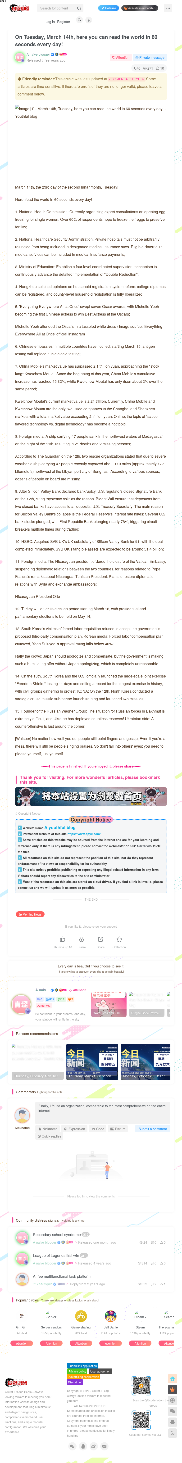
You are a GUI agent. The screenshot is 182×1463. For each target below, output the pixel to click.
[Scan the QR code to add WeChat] (172, 1411)
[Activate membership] (172, 1389)
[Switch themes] (172, 1433)
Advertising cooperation (83, 1377)
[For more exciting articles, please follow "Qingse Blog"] (91, 796)
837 (51, 999)
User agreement (100, 1371)
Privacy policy (77, 1371)
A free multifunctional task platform (62, 1276)
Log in (50, 21)
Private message (151, 57)
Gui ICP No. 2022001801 (90, 1406)
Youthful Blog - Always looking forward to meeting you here (89, 1396)
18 (62, 999)
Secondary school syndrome (60, 1234)
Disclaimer (75, 1382)
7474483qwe (42, 1284)
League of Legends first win (60, 1255)
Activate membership (141, 8)
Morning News (32, 914)
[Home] (172, 1378)
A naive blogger (38, 54)
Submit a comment (153, 1128)
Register (63, 21)
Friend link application (82, 1366)
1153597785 (143, 846)
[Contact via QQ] (172, 1422)
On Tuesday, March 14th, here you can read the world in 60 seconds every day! (86, 40)
